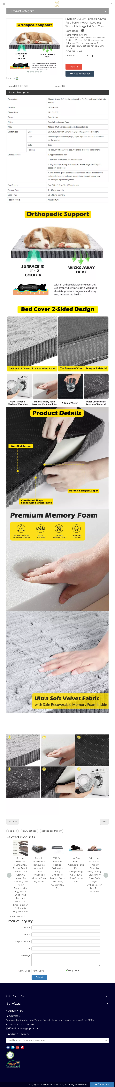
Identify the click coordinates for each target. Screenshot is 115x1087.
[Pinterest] (22, 1047)
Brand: (57, 86)
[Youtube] (17, 1047)
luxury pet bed (29, 831)
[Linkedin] (13, 1047)
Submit (39, 977)
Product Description (19, 92)
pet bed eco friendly (52, 831)
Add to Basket (82, 73)
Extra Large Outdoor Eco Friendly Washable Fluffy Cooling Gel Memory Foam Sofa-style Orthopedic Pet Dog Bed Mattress (94, 875)
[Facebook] (8, 1047)
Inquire (74, 66)
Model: (11, 86)
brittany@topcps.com (28, 1029)
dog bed (12, 831)
